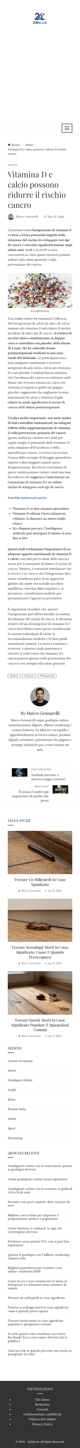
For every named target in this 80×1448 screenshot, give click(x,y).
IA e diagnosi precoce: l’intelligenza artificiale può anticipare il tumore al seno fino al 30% (42, 533)
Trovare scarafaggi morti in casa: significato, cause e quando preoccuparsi (40, 952)
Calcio (14, 675)
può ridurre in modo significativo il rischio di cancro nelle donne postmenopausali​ (36, 402)
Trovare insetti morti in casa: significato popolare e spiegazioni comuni (40, 1024)
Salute (12, 165)
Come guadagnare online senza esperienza (37, 1179)
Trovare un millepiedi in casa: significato (40, 882)
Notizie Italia (17, 1109)
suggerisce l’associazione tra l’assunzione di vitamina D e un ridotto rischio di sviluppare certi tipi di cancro (38, 482)
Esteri (12, 1070)
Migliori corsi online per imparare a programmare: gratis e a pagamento (33, 1217)
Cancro (30, 675)
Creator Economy (20, 1061)
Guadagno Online (20, 1080)
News (11, 1099)
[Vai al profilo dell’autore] (40, 696)
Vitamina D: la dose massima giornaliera (41, 508)
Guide (12, 1090)
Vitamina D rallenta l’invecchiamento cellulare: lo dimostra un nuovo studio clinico (39, 518)
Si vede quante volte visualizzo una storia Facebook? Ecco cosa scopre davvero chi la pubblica (37, 1337)
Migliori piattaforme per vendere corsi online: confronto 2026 (35, 1269)
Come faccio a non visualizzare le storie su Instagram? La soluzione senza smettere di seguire (37, 1284)
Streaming (15, 1138)
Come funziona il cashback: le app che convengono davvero (35, 1230)
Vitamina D (47, 675)
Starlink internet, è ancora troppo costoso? (48, 774)
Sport (12, 1128)
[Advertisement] (40, 71)
